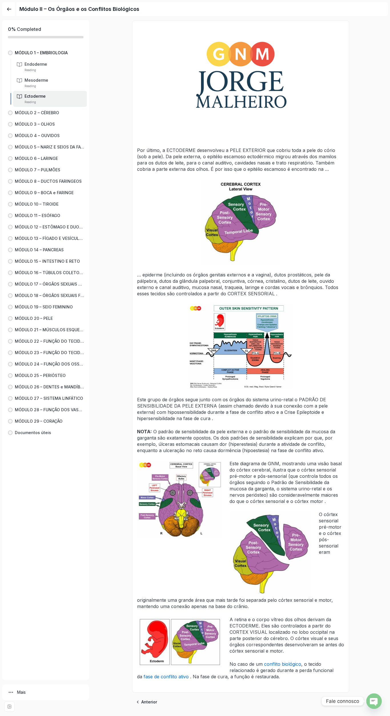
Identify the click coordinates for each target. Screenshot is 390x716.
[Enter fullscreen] (9, 706)
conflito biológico (282, 664)
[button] (46, 52)
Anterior (149, 701)
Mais (21, 692)
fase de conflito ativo (166, 676)
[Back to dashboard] (9, 9)
